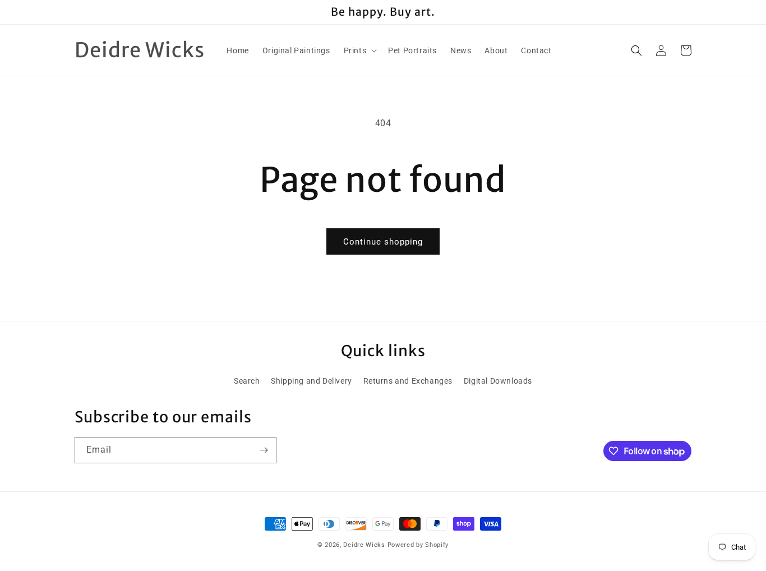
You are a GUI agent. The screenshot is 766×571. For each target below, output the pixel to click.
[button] (359, 50)
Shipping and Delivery (311, 380)
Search (247, 380)
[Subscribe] (263, 450)
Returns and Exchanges (408, 380)
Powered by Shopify (418, 545)
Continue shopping (383, 242)
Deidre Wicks (364, 545)
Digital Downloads (498, 380)
